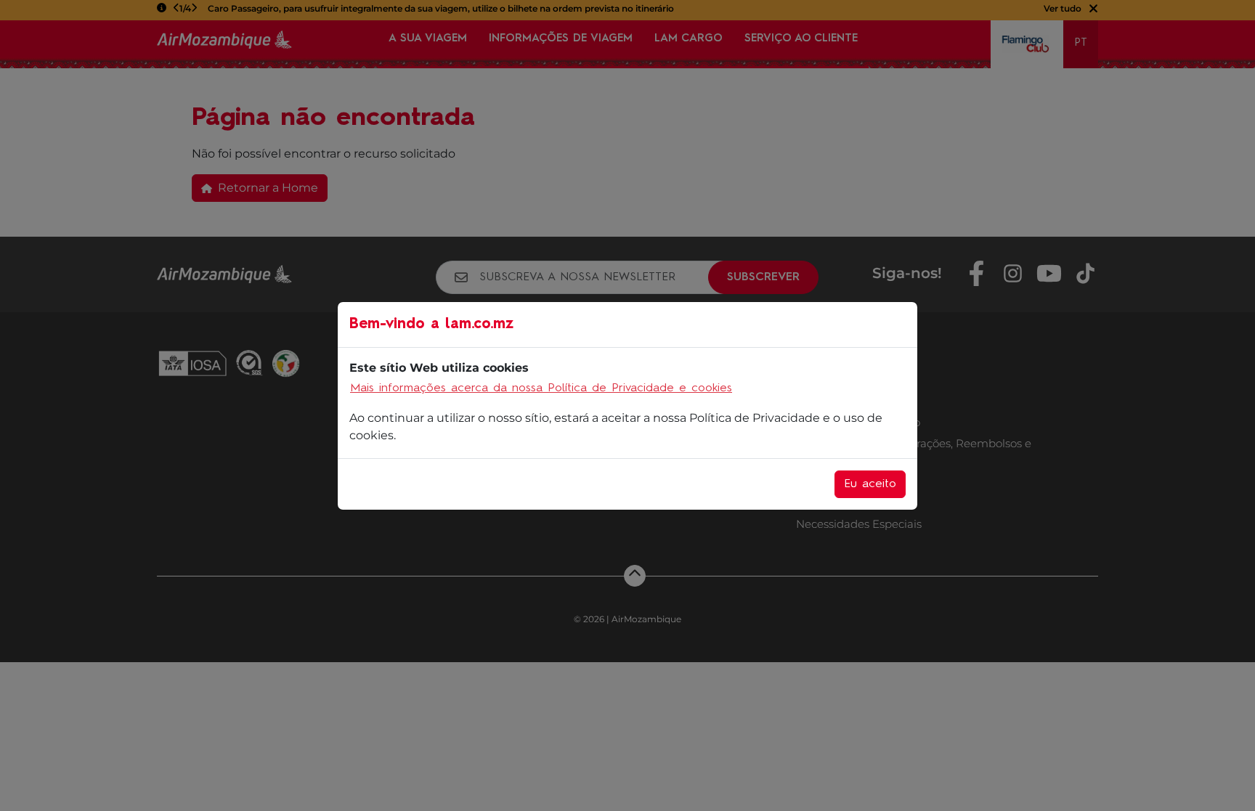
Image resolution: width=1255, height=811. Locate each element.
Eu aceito (870, 484)
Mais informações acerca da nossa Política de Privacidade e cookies (541, 388)
